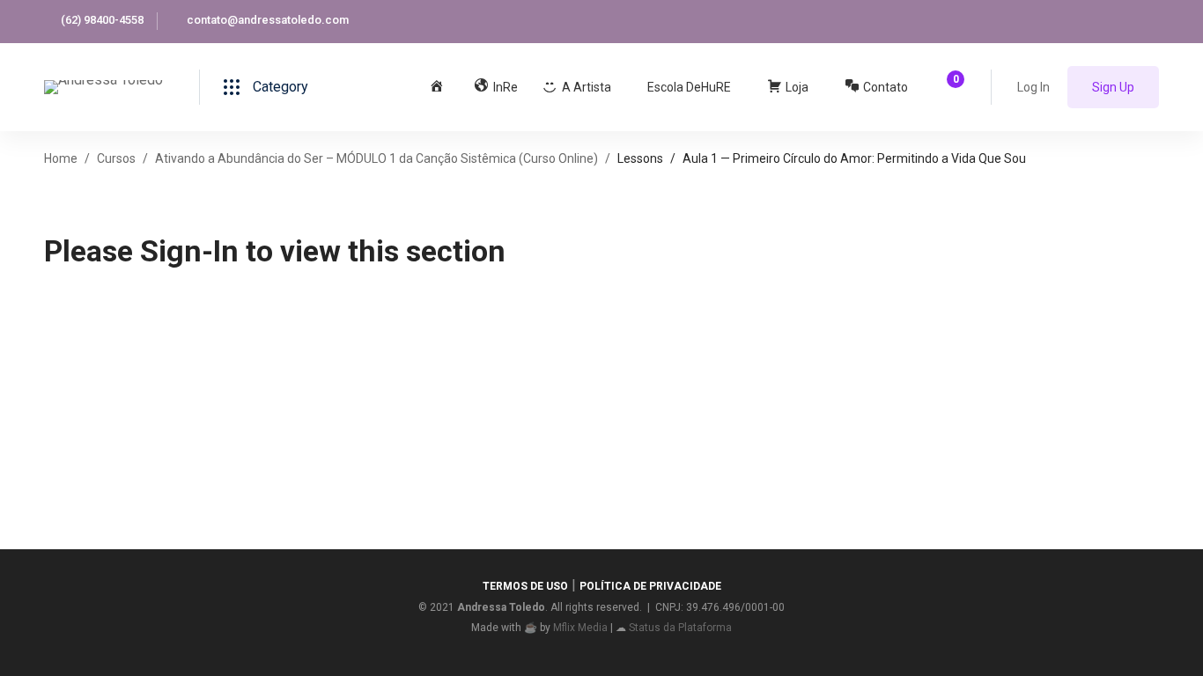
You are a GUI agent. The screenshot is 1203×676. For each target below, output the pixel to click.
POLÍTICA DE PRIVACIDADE (650, 586)
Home (60, 158)
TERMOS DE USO (525, 586)
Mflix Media (580, 627)
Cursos (116, 158)
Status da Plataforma (680, 627)
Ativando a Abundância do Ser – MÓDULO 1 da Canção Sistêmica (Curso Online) (376, 158)
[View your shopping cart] (949, 87)
